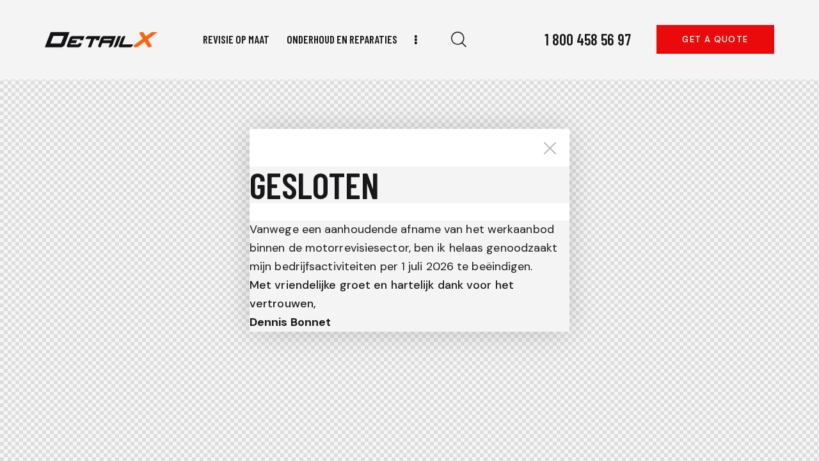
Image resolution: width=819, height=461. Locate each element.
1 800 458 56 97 (588, 39)
